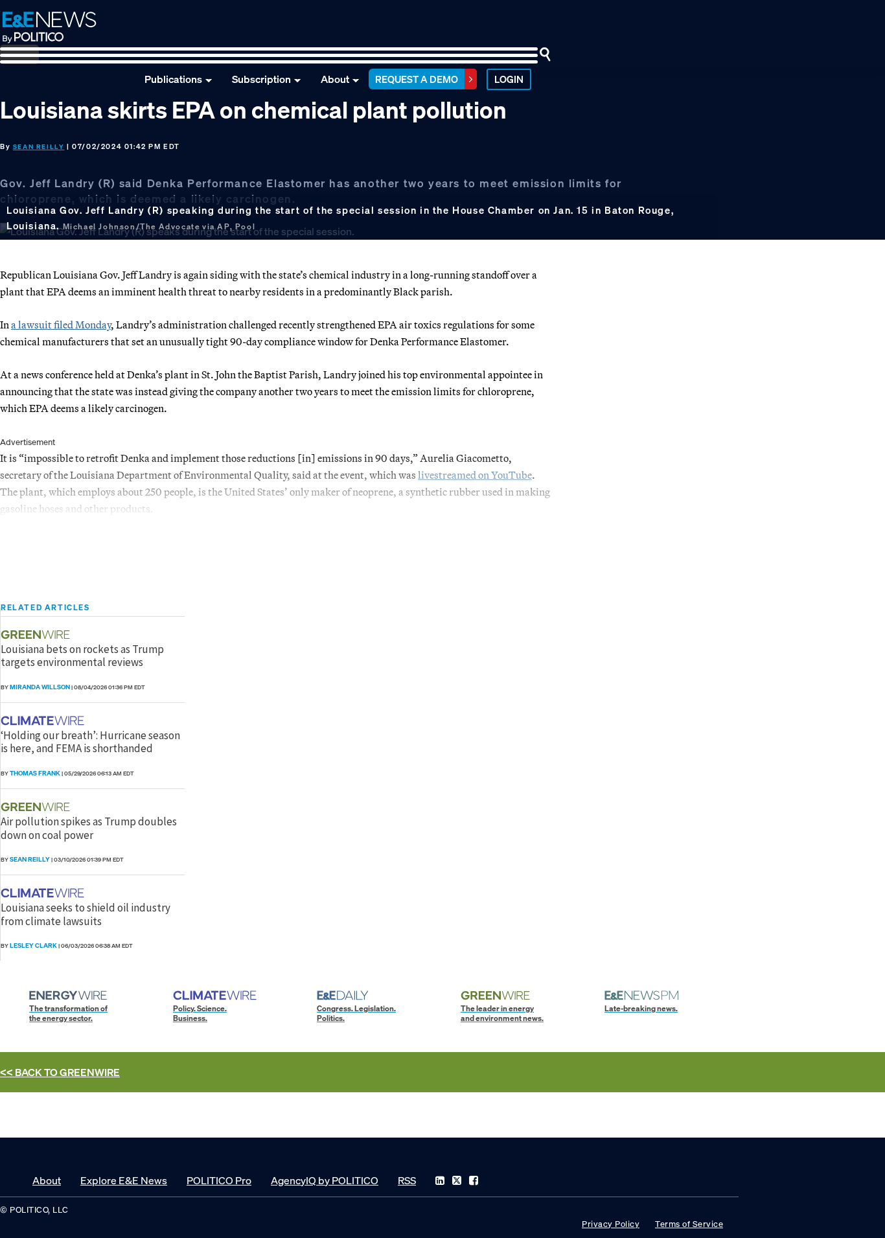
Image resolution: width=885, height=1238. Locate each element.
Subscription (261, 79)
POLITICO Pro (219, 1180)
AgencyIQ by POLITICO (324, 1180)
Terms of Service (689, 1224)
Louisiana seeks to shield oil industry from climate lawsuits (85, 914)
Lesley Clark (33, 945)
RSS (407, 1180)
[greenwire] (37, 634)
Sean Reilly (39, 147)
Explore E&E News (123, 1180)
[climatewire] (44, 721)
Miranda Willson (40, 687)
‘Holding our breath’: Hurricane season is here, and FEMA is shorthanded (90, 741)
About (335, 79)
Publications (173, 79)
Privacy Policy (610, 1224)
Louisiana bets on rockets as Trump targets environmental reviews (82, 655)
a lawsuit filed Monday (61, 324)
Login (508, 79)
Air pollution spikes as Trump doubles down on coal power (89, 828)
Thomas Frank (35, 773)
